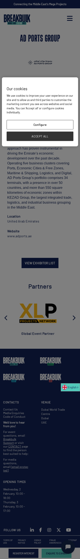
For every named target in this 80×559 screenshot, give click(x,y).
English (72, 387)
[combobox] (70, 387)
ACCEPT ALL (40, 136)
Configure (40, 124)
